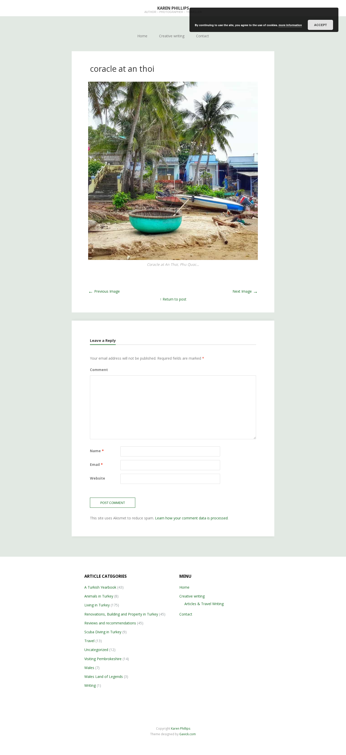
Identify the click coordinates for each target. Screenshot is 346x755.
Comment (99, 369)
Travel (89, 640)
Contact (202, 35)
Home (142, 35)
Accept (320, 25)
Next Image (245, 291)
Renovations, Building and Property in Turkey (121, 614)
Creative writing (171, 35)
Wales (89, 667)
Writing (90, 685)
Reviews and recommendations (110, 623)
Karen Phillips (180, 728)
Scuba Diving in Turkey (102, 631)
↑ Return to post (173, 299)
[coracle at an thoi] (173, 170)
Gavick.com (187, 734)
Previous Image (104, 291)
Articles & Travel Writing (204, 603)
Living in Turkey (97, 605)
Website (97, 478)
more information (290, 25)
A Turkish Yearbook (100, 587)
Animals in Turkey (98, 596)
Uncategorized (96, 649)
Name (97, 450)
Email (96, 464)
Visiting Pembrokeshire (103, 658)
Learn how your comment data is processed (191, 518)
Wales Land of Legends (103, 676)
